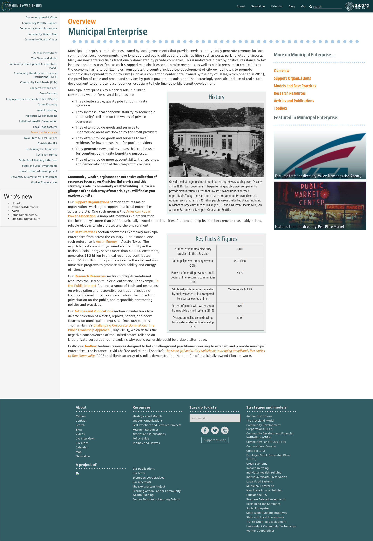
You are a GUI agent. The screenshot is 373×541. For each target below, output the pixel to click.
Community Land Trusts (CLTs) (266, 442)
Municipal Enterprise (260, 486)
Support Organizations (92, 202)
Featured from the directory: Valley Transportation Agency (318, 176)
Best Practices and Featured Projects (156, 425)
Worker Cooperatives (260, 530)
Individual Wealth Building (263, 472)
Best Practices (86, 232)
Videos (80, 434)
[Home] (21, 6)
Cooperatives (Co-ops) (261, 446)
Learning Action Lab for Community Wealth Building (156, 493)
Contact (81, 420)
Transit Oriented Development (266, 521)
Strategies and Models (147, 416)
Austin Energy (106, 241)
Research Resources (90, 276)
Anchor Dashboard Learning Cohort (156, 499)
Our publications (143, 468)
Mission (81, 416)
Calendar (277, 6)
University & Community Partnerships (271, 526)
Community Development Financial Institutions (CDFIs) (269, 435)
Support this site (215, 440)
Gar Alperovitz (141, 482)
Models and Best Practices (295, 86)
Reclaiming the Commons (263, 504)
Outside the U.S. (257, 495)
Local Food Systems (259, 481)
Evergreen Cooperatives (148, 477)
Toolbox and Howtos (146, 443)
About (241, 6)
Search (80, 425)
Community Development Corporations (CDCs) (263, 427)
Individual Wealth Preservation (266, 477)
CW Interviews (85, 438)
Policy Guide (140, 438)
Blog (292, 6)
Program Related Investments (266, 499)
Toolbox (91, 346)
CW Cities (82, 443)
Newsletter (258, 6)
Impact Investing (257, 468)
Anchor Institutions (259, 416)
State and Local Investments (265, 517)
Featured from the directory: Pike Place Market (309, 226)
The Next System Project (148, 486)
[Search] (310, 7)
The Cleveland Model (260, 420)
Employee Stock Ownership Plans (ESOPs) (268, 457)
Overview (82, 21)
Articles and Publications (94, 311)
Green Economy (256, 463)
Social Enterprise (257, 508)
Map (303, 6)
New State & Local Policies (263, 490)
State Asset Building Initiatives (266, 513)
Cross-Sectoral (255, 451)
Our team (138, 473)
